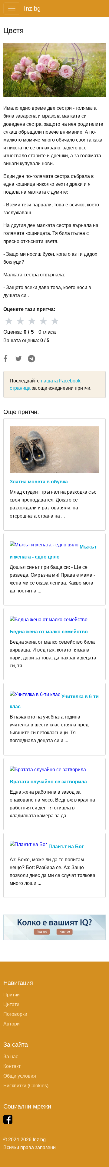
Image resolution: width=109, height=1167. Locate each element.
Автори (11, 1023)
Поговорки (15, 1014)
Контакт (12, 1066)
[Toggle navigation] (11, 8)
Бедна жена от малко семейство (49, 631)
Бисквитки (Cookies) (25, 1085)
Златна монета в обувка (39, 481)
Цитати (11, 1004)
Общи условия (19, 1076)
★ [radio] (8, 321)
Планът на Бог (66, 846)
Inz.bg (32, 8)
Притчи (11, 994)
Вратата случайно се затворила (48, 781)
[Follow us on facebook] (7, 1119)
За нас (10, 1056)
